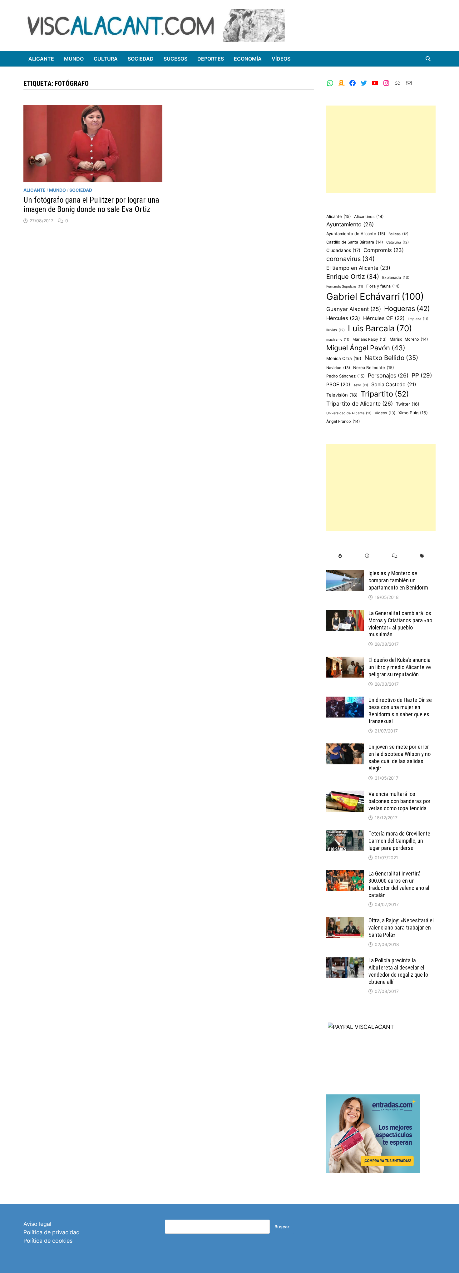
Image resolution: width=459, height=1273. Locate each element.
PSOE (338, 384)
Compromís (383, 250)
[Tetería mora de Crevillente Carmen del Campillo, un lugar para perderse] (345, 834)
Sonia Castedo (393, 384)
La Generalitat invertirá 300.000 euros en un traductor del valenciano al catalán (398, 884)
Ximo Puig (413, 412)
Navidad (338, 367)
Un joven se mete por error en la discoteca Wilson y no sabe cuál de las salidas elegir (399, 757)
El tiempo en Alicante (358, 268)
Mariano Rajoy (370, 339)
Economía (248, 59)
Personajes (388, 375)
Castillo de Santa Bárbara (354, 242)
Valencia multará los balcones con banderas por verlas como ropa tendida (399, 801)
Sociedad (141, 59)
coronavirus (350, 259)
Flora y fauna (383, 286)
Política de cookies (47, 1240)
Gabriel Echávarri (375, 296)
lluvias (335, 330)
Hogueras (407, 308)
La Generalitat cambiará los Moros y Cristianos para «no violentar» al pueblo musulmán (400, 624)
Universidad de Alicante (349, 413)
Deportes (210, 59)
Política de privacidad (51, 1232)
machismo (337, 340)
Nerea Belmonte (373, 367)
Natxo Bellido (391, 358)
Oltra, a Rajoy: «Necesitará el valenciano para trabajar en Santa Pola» (401, 927)
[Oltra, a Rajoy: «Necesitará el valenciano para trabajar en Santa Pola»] (345, 921)
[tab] (339, 556)
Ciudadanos (343, 250)
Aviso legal (37, 1224)
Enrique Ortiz (352, 276)
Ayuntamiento (350, 224)
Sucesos (175, 59)
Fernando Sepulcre (344, 286)
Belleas (398, 234)
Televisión (342, 395)
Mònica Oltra (343, 358)
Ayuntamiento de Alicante (355, 233)
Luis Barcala (380, 328)
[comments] (394, 556)
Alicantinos (369, 216)
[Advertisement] (381, 149)
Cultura (106, 59)
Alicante (41, 59)
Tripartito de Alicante (359, 403)
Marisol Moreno (409, 339)
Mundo (74, 59)
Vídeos (281, 59)
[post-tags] (422, 556)
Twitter (407, 404)
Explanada (395, 277)
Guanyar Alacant (353, 309)
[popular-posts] (339, 556)
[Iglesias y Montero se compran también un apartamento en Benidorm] (345, 574)
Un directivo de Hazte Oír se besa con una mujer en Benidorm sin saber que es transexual (400, 711)
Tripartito (385, 393)
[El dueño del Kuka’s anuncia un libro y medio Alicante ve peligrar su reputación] (345, 661)
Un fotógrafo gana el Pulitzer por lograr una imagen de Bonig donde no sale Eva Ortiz (91, 204)
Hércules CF (384, 318)
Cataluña (397, 242)
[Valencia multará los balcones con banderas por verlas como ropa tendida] (345, 795)
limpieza (418, 319)
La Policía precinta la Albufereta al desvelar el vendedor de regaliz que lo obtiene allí (398, 971)
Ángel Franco (343, 421)
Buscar (281, 1226)
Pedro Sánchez (345, 375)
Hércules (343, 318)
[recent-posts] (367, 556)
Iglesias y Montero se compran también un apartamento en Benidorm (398, 580)
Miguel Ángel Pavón (365, 348)
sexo (360, 385)
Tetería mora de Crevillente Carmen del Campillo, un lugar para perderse (399, 840)
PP (422, 375)
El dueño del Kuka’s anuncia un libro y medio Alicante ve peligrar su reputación (399, 667)
